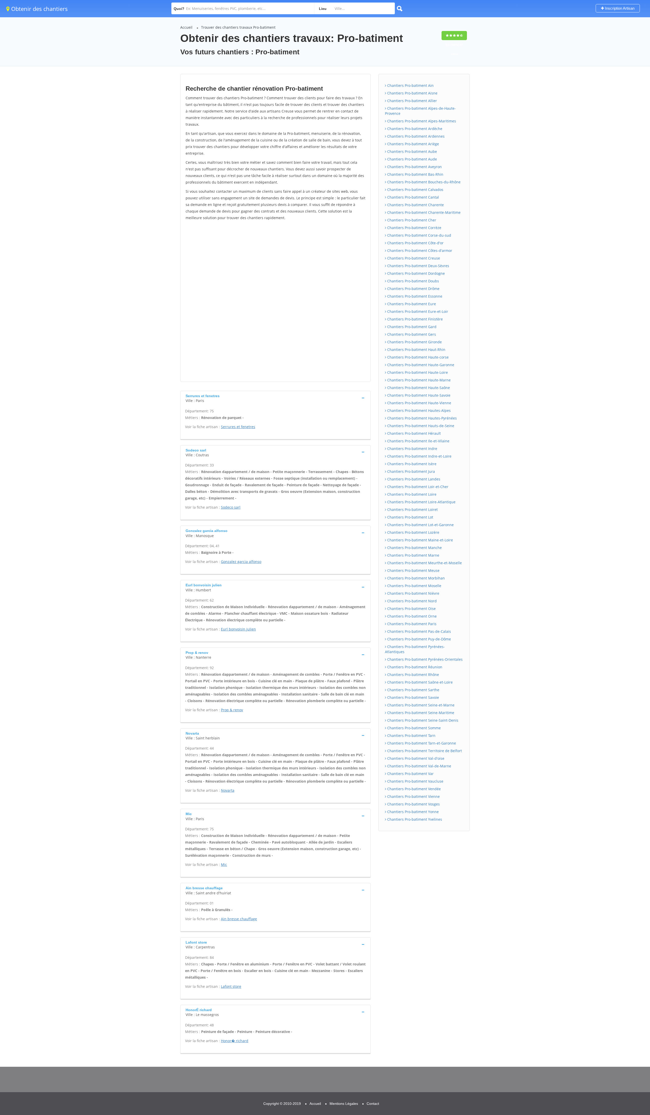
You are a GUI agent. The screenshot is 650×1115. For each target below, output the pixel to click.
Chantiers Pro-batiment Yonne (412, 811)
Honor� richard (234, 1040)
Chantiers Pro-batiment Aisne (411, 93)
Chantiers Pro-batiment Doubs (412, 281)
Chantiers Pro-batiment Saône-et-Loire (419, 682)
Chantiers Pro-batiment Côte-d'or (415, 242)
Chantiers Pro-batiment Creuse (413, 258)
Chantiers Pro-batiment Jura (410, 471)
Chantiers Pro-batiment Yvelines (414, 819)
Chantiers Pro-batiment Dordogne (415, 273)
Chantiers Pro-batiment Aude (411, 159)
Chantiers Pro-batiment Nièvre (412, 593)
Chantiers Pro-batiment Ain (410, 85)
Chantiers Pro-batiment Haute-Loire (417, 372)
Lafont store (231, 986)
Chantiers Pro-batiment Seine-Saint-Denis (422, 720)
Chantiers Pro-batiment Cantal (412, 197)
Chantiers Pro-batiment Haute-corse (417, 357)
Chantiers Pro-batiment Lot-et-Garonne (420, 524)
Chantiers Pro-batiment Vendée (413, 788)
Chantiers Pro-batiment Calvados (414, 189)
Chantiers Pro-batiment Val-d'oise (415, 758)
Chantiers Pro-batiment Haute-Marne (418, 380)
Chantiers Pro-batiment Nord (411, 601)
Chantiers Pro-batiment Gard (411, 326)
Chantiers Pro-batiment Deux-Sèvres (417, 265)
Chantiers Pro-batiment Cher (411, 220)
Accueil (186, 27)
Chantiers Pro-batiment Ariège (412, 143)
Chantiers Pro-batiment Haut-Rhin (415, 349)
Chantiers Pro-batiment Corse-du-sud (418, 235)
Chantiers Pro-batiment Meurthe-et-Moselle (424, 562)
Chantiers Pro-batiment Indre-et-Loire (418, 456)
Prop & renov (232, 709)
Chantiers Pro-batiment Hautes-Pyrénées (421, 418)
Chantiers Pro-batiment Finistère (414, 319)
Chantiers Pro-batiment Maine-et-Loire (419, 540)
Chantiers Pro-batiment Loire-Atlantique (421, 501)
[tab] (275, 398)
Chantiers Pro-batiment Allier (411, 100)
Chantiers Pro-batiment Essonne (414, 296)
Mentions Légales (344, 1104)
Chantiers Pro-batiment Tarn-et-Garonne (421, 743)
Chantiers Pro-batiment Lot (409, 517)
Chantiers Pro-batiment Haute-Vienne (418, 402)
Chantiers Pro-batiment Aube (411, 151)
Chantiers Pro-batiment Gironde (414, 342)
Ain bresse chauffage (239, 918)
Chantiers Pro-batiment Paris (411, 623)
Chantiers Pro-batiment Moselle (413, 585)
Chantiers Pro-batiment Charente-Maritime (423, 212)
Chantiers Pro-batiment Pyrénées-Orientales (424, 659)
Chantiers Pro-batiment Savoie (412, 697)
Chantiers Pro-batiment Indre (411, 448)
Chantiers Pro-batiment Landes (413, 479)
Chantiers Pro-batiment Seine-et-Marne (420, 705)
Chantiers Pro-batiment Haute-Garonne (420, 364)
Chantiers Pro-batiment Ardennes (415, 136)
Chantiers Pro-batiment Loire (411, 494)
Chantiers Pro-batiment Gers (411, 334)
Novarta (227, 790)
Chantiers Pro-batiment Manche (414, 547)
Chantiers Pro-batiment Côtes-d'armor (419, 250)
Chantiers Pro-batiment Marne (412, 555)
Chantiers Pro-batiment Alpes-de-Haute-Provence (420, 111)
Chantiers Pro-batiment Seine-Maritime (420, 712)
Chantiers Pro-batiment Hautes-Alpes (418, 410)
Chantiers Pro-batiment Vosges (413, 804)
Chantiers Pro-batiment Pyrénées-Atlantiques (415, 649)
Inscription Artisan (619, 8)
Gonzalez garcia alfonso (241, 561)
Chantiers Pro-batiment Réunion (414, 667)
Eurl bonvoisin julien (238, 629)
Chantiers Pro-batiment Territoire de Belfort (424, 750)
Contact (373, 1104)
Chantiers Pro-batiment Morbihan (415, 578)
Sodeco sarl (230, 507)
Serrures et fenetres (238, 426)
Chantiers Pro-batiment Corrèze (413, 227)
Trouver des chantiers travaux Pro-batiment (238, 27)
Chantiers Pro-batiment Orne (411, 616)
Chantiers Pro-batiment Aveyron (414, 166)
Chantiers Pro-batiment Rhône (412, 674)
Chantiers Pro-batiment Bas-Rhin (414, 174)
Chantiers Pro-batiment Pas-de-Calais (418, 631)
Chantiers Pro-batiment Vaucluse (414, 781)
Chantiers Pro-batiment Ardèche (414, 128)
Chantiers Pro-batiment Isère (411, 463)
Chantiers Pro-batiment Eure (411, 303)
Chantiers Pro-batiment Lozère (412, 532)
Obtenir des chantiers (39, 8)
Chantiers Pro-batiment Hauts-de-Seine (420, 425)
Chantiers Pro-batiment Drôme (413, 288)
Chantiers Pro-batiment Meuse (413, 570)
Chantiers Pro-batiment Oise (411, 608)
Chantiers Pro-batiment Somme (413, 727)
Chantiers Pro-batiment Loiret (412, 509)
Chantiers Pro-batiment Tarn (410, 735)
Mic (224, 864)
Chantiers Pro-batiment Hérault (413, 433)
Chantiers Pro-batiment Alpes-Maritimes (421, 121)
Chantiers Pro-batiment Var (410, 773)
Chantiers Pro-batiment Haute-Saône (418, 387)
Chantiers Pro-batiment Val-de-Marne (418, 766)
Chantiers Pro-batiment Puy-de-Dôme (418, 639)
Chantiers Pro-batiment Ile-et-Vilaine (417, 441)
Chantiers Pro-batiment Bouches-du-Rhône (423, 182)
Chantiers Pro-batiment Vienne (413, 796)
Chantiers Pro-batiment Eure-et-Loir (417, 311)
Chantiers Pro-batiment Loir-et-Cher (417, 486)
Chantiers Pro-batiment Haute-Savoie (418, 395)
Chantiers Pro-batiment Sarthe (412, 689)
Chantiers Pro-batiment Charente (415, 204)
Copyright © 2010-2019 (282, 1104)
